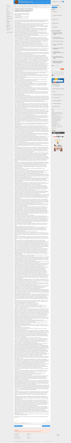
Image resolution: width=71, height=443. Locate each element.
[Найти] (63, 1)
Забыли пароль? (59, 7)
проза (61, 125)
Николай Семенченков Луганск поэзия (57, 112)
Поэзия (9, 8)
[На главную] (15, 6)
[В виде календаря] (55, 65)
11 (54, 72)
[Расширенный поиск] (62, 1)
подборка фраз (54, 125)
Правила (28, 436)
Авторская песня (9, 16)
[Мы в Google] (12, 32)
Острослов (9, 14)
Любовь (53, 111)
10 (52, 72)
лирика (61, 117)
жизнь (58, 117)
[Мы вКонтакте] (7, 32)
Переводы (9, 11)
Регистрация (28, 437)
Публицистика (9, 13)
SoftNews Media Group (22, 441)
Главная (28, 435)
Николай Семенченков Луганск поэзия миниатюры (57, 114)
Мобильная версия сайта (17, 438)
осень (58, 124)
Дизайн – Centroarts (48, 441)
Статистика (28, 438)
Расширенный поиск (16, 435)
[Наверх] (58, 435)
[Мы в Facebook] (10, 32)
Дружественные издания (9, 26)
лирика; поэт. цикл (54, 121)
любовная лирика (54, 124)
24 (52, 75)
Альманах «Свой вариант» (9, 22)
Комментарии (8, 29)
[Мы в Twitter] (9, 32)
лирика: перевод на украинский (56, 118)
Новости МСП (9, 6)
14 (59, 72)
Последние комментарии (17, 437)
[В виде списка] (57, 65)
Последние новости (16, 436)
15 (61, 72)
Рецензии (9, 19)
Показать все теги (54, 128)
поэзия (58, 125)
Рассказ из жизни (54, 117)
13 (57, 72)
